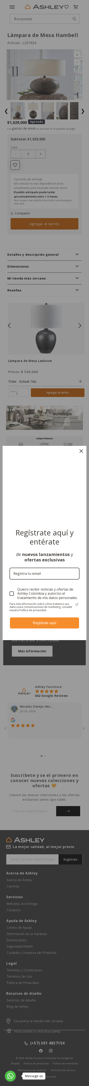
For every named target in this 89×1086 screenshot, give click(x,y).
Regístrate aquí (44, 623)
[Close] (81, 451)
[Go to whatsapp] (10, 1076)
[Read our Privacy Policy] (76, 604)
